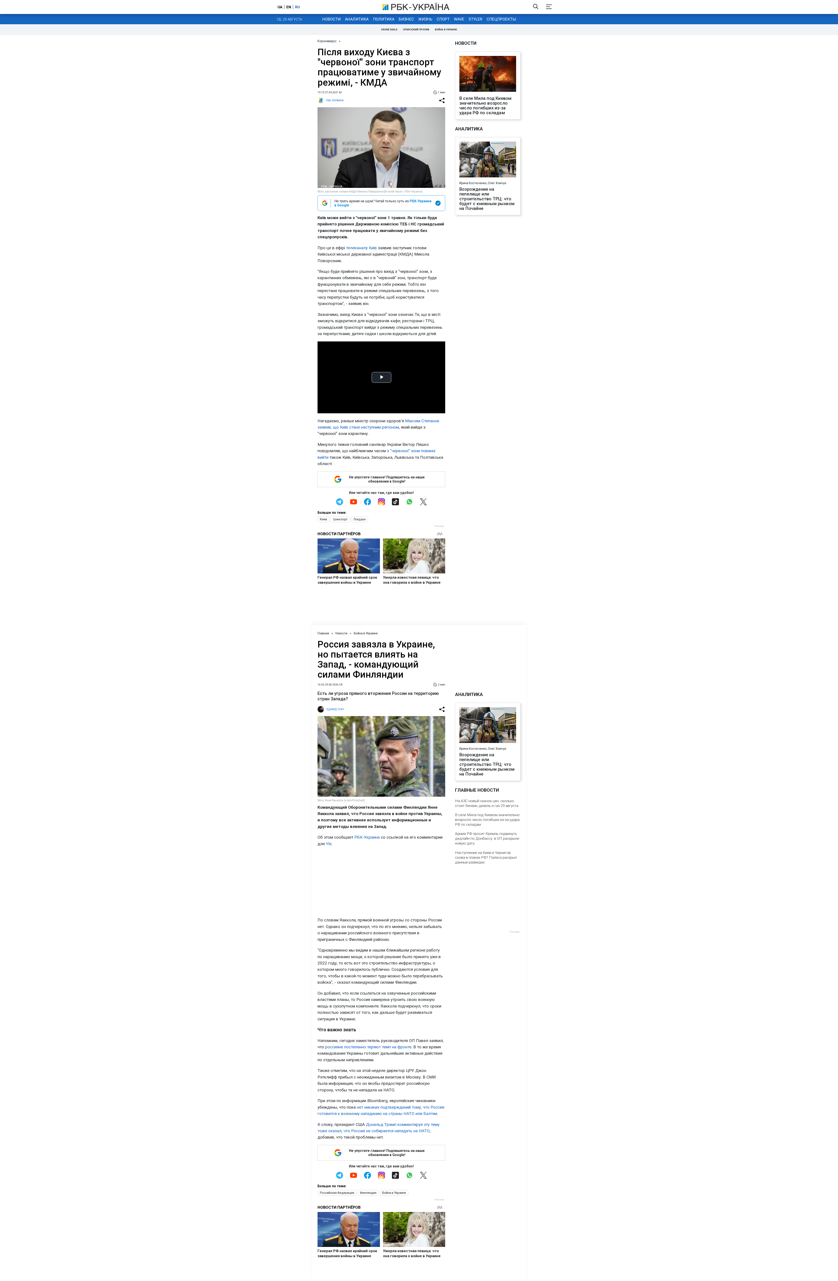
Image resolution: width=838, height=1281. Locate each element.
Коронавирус (327, 41)
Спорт (443, 19)
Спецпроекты (501, 19)
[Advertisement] (381, 881)
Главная (323, 633)
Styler (475, 19)
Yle (328, 843)
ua (280, 7)
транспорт (340, 519)
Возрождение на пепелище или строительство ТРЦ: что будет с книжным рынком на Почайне (487, 199)
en (288, 7)
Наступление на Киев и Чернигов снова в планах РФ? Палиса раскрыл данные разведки (486, 857)
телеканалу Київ (361, 247)
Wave (459, 19)
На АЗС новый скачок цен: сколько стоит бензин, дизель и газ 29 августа (486, 803)
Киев (323, 519)
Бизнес (406, 19)
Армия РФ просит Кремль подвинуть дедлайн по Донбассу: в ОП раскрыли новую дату (487, 838)
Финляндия (368, 1192)
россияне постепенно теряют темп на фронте (368, 1046)
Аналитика (357, 19)
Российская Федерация (337, 1192)
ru (297, 7)
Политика (383, 19)
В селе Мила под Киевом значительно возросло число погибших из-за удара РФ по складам (485, 105)
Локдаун (359, 519)
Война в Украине (446, 29)
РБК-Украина (367, 837)
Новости (331, 19)
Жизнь (425, 19)
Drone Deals (389, 29)
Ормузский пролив (416, 29)
